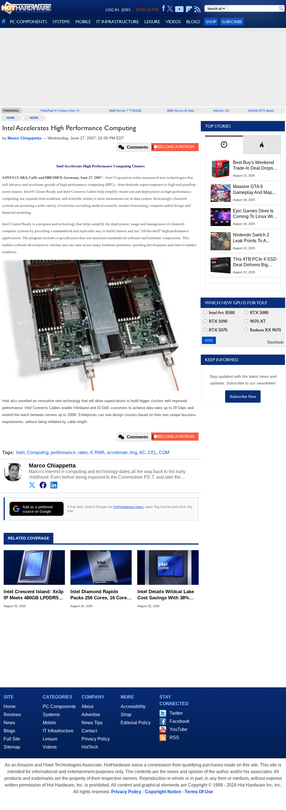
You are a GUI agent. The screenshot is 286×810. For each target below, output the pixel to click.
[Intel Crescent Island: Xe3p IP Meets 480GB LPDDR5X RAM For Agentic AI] (34, 567)
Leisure (50, 739)
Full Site (12, 739)
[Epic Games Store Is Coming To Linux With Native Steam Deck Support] (221, 217)
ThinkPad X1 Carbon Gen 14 (59, 110)
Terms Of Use (199, 791)
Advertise (91, 714)
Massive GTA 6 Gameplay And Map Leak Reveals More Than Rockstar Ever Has (252, 189)
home (10, 117)
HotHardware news (128, 507)
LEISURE (152, 21)
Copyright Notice (163, 791)
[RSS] (197, 9)
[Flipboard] (189, 9)
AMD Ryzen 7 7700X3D (125, 110)
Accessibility (133, 706)
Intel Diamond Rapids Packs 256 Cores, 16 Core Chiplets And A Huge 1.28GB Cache (98, 595)
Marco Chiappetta (52, 465)
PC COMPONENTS (28, 21)
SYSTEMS (61, 21)
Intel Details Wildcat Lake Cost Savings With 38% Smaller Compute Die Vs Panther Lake (165, 595)
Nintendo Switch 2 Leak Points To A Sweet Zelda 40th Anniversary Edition (252, 238)
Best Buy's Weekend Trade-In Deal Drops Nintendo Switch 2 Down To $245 (253, 165)
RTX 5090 (217, 321)
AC (142, 452)
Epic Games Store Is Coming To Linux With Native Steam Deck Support (255, 214)
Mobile (49, 722)
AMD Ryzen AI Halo (180, 110)
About (87, 706)
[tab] (224, 145)
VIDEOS (173, 21)
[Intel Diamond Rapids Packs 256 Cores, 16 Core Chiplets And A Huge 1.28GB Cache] (101, 567)
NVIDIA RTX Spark (261, 110)
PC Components (59, 706)
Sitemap (12, 747)
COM (164, 452)
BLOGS (193, 21)
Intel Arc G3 (221, 110)
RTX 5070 (217, 329)
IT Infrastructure (58, 730)
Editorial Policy (136, 722)
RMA (100, 452)
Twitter (176, 713)
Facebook (179, 721)
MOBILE (83, 21)
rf (91, 452)
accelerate (117, 452)
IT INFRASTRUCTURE (117, 21)
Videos (50, 747)
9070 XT (257, 321)
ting (133, 452)
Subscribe (232, 21)
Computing (38, 452)
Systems (51, 714)
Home (10, 706)
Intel (20, 452)
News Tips (92, 722)
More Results (275, 342)
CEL (152, 452)
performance (63, 452)
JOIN (126, 10)
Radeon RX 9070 (265, 329)
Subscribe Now (243, 396)
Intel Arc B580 (221, 312)
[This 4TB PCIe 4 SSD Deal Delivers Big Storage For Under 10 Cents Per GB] (221, 265)
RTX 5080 (258, 312)
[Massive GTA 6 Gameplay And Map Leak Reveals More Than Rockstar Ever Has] (221, 193)
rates (83, 452)
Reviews (12, 714)
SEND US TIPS (147, 10)
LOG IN (112, 10)
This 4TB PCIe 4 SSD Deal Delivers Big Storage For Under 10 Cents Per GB (255, 262)
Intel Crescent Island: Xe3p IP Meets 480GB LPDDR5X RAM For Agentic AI (33, 595)
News (34, 117)
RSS (174, 737)
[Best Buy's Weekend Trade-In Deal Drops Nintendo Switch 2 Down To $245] (221, 169)
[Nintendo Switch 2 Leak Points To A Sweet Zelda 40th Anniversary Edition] (221, 241)
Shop (211, 21)
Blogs (9, 730)
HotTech (90, 747)
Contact (89, 730)
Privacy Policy (96, 739)
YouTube (178, 729)
